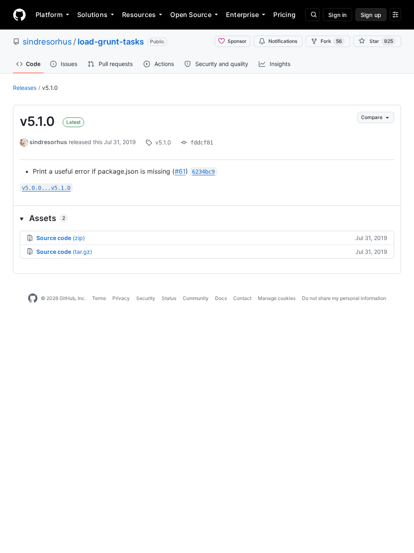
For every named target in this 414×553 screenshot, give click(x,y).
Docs (221, 298)
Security (145, 298)
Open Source (190, 15)
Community (196, 298)
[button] (207, 218)
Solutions (92, 15)
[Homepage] (19, 14)
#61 (180, 171)
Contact (242, 298)
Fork (331, 41)
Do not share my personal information (344, 298)
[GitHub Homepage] (33, 298)
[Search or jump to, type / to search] (312, 14)
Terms (99, 298)
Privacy (121, 298)
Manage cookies (277, 298)
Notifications (282, 41)
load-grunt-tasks (111, 42)
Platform (49, 15)
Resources (139, 15)
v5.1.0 (50, 87)
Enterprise (242, 15)
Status (169, 298)
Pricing (284, 15)
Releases (24, 87)
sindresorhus (47, 42)
